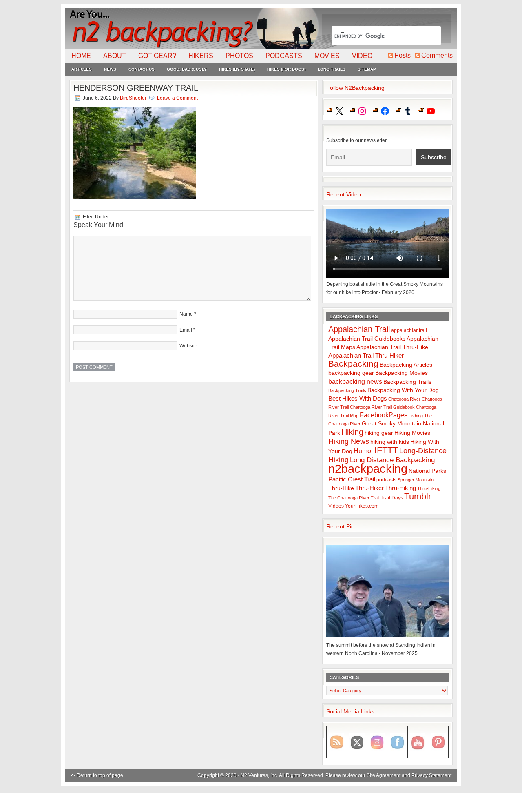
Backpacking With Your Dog (403, 390)
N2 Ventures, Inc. (259, 775)
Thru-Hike (341, 488)
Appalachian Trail (359, 329)
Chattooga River (404, 398)
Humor (363, 451)
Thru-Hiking (400, 487)
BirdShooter (133, 98)
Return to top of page (100, 775)
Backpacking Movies (401, 373)
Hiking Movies (412, 433)
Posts (402, 55)
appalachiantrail (409, 330)
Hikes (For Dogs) (286, 69)
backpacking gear (351, 373)
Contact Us (141, 69)
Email (185, 330)
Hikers (200, 55)
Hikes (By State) (237, 69)
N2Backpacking (192, 28)
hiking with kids (389, 442)
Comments (437, 55)
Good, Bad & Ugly (187, 69)
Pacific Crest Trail (351, 479)
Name (186, 314)
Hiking (352, 432)
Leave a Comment (177, 98)
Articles (81, 69)
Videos (336, 506)
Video (362, 55)
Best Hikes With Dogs (357, 398)
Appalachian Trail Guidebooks (366, 338)
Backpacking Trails (407, 382)
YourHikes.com (361, 506)
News (110, 69)
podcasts (386, 480)
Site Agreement (383, 775)
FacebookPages (383, 415)
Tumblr (417, 496)
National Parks (427, 471)
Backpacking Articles (406, 364)
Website (188, 346)
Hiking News (348, 441)
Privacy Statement (431, 775)
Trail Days (391, 498)
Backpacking (353, 363)
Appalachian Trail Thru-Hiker (366, 355)
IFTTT (386, 450)
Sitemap (367, 69)
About (114, 55)
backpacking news (355, 381)
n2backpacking (367, 468)
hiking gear (379, 433)
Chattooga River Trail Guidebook (382, 407)
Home (81, 55)
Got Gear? (157, 55)
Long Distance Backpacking (392, 460)
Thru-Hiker (369, 487)
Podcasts (283, 55)
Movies (327, 55)
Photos (239, 55)
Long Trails (331, 69)
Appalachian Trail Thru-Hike (392, 347)
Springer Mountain (416, 479)
